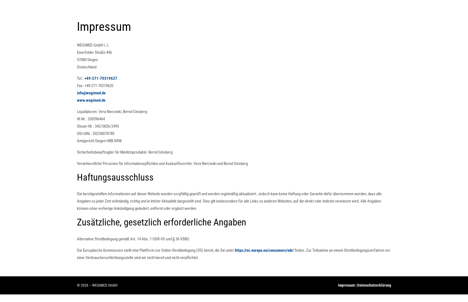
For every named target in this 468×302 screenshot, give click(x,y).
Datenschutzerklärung (374, 285)
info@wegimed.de (91, 93)
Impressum (346, 285)
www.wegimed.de (91, 100)
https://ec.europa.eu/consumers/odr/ (264, 250)
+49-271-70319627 (100, 78)
